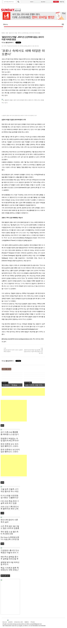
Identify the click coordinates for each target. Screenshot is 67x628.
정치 (2, 425)
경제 (2, 482)
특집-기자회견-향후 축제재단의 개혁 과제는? (10, 569)
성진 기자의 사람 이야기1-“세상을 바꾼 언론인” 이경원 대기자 (35, 385)
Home (3, 33)
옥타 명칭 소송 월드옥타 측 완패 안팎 (9, 533)
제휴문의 (27, 622)
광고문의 (10, 622)
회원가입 (62, 1)
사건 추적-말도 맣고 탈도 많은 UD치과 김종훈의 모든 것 (10, 528)
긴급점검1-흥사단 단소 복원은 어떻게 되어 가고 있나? (10, 552)
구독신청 (32, 622)
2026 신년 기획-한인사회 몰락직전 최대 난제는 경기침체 (10, 509)
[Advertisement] (33, 392)
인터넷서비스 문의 (18, 622)
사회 (7, 33)
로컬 (2, 543)
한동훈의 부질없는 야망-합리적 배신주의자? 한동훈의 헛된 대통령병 (10, 440)
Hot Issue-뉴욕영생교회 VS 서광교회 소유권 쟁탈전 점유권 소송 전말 (10, 539)
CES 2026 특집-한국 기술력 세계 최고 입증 (10, 502)
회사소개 (5, 622)
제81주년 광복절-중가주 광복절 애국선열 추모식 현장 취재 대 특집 (10, 559)
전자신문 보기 (5, 575)
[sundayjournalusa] (11, 10)
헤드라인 (37, 46)
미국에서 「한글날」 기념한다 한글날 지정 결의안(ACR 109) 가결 (12, 385)
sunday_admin (27, 46)
